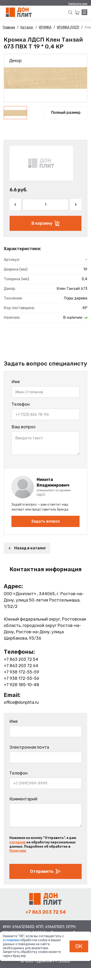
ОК (78, 946)
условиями (11, 940)
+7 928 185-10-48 (21, 684)
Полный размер (65, 112)
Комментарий (23, 799)
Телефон (20, 404)
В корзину (42, 223)
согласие (17, 842)
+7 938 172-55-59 (21, 672)
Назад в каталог (30, 548)
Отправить (41, 871)
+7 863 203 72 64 (21, 665)
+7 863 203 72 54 (21, 659)
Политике (17, 851)
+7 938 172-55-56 (21, 678)
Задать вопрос (45, 521)
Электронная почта (29, 747)
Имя (15, 381)
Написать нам (77, 3)
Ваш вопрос (23, 426)
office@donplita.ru (21, 702)
